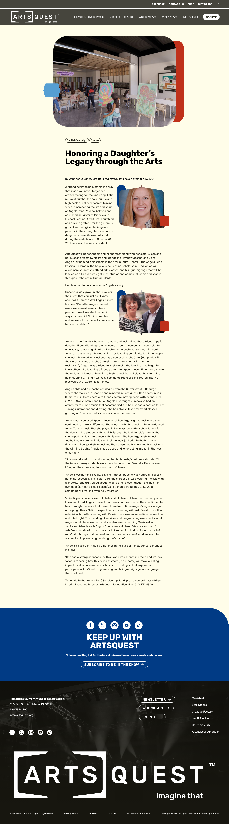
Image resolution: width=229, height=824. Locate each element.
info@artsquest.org (21, 715)
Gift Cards (205, 4)
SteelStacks (199, 704)
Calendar (158, 4)
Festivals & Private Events (88, 16)
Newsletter (154, 699)
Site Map (93, 813)
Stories (95, 140)
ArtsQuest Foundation (206, 731)
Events (149, 717)
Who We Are (169, 16)
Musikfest (198, 698)
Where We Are (147, 16)
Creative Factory (202, 711)
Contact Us (176, 4)
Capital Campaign (77, 140)
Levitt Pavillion (201, 718)
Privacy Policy (71, 813)
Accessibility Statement (138, 813)
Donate (211, 17)
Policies (112, 813)
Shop (191, 4)
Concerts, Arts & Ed (121, 16)
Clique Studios (213, 813)
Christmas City (201, 725)
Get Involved (190, 16)
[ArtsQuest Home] (35, 16)
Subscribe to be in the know (111, 665)
